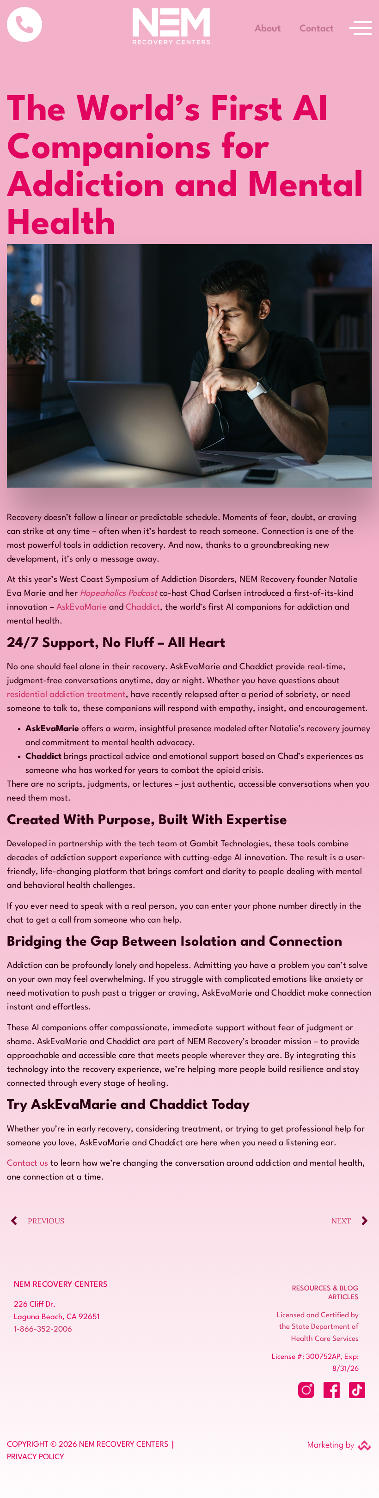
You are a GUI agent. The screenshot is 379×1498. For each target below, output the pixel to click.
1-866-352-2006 (43, 1329)
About (268, 29)
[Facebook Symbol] (332, 1390)
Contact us (27, 1163)
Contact (317, 29)
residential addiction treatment (66, 695)
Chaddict (143, 607)
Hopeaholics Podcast (118, 593)
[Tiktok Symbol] (357, 1390)
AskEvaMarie (81, 607)
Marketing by (331, 1445)
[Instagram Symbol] (306, 1390)
